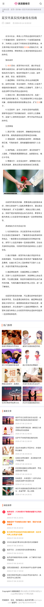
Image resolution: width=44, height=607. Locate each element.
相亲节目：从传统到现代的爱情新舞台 (21, 550)
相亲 (9, 65)
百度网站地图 (34, 591)
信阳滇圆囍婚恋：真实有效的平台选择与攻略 (24, 567)
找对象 (18, 9)
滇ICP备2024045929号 (27, 603)
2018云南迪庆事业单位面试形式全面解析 (22, 542)
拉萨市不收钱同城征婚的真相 (26, 438)
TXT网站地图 (28, 594)
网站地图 (23, 591)
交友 (38, 102)
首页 (12, 9)
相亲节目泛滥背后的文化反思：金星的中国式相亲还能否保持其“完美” (28, 420)
